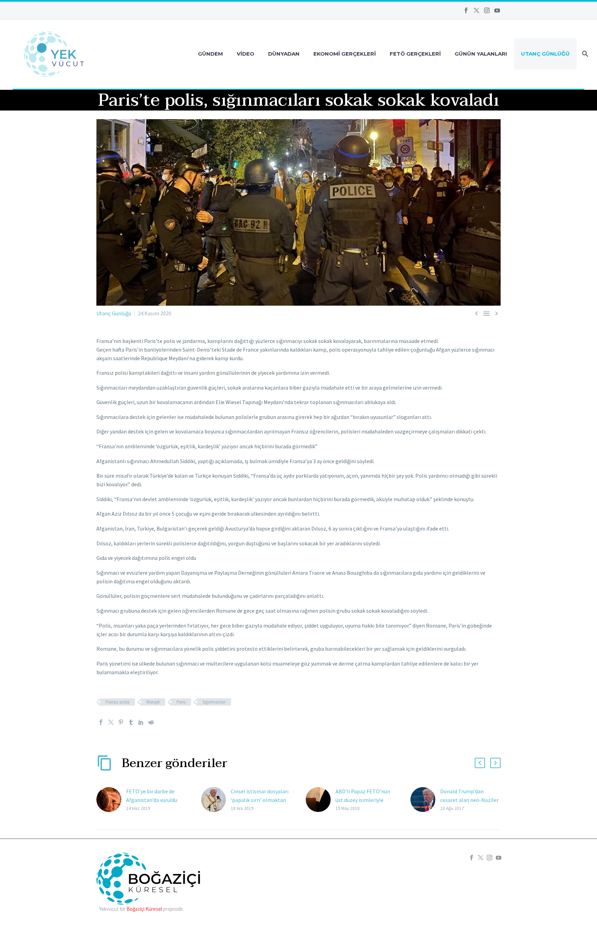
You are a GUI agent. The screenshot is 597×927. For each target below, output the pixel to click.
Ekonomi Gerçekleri (344, 53)
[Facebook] (466, 10)
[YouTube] (497, 10)
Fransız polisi (117, 702)
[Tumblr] (131, 722)
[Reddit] (151, 722)
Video (245, 53)
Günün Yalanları (481, 53)
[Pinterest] (121, 722)
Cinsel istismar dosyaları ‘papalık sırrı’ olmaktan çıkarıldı (259, 800)
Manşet (153, 702)
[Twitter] (476, 10)
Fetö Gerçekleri (415, 53)
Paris (181, 702)
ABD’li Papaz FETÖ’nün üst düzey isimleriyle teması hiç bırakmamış (362, 800)
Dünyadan (284, 53)
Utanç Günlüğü (545, 53)
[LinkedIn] (141, 722)
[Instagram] (487, 10)
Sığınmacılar (214, 702)
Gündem (210, 53)
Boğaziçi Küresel (144, 909)
